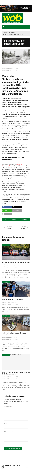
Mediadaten (4, 1)
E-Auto (14, 219)
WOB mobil (5, 244)
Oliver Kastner (15, 70)
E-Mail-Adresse (8, 432)
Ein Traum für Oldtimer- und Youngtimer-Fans (16, 262)
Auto (6, 219)
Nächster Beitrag (23, 227)
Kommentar (7, 406)
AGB (26, 468)
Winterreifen (24, 219)
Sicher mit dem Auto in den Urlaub (12, 299)
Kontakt (19, 1)
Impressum (24, 1)
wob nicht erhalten (12, 1)
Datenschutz (19, 468)
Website (6, 440)
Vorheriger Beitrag (9, 227)
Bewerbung (4, 3)
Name (6, 424)
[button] (28, 27)
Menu (5, 26)
